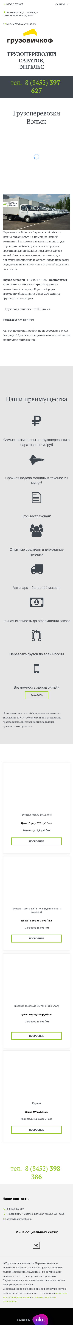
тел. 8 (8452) (36, 86)
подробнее (36, 1035)
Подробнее (36, 938)
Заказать (37, 695)
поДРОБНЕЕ (36, 841)
